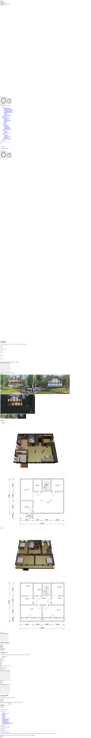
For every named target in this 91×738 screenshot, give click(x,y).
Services (3, 133)
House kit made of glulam (6, 718)
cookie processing (32, 735)
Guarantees (6, 137)
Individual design (4, 721)
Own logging (6, 125)
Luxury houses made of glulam (8, 110)
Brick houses (6, 113)
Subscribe (2, 699)
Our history (6, 119)
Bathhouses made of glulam (8, 112)
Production (4, 124)
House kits (5, 131)
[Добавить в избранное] (7, 342)
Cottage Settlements (7, 115)
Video (5, 123)
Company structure (7, 118)
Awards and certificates (7, 120)
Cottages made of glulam (8, 111)
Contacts (3, 139)
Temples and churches (7, 129)
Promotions (4, 116)
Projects (3, 107)
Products (3, 130)
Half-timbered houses (7, 128)
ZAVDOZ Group (5, 117)
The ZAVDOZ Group (5, 713)
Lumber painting (6, 127)
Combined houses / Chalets (8, 109)
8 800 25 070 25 (2, 725)
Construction (6, 135)
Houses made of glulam (7, 108)
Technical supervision (7, 136)
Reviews (5, 122)
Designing (5, 134)
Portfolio (5, 121)
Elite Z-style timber (5, 719)
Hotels (5, 114)
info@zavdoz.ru (2, 728)
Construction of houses (5, 722)
